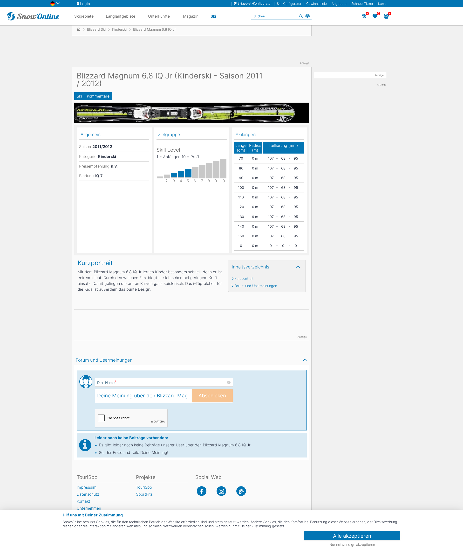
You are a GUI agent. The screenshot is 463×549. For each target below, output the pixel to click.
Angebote (339, 4)
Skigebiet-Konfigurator (255, 3)
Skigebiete (84, 16)
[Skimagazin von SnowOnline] (241, 491)
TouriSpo (144, 487)
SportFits (144, 494)
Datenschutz (88, 494)
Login (85, 3)
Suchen (301, 16)
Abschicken (212, 396)
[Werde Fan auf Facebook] (201, 491)
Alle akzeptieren (352, 536)
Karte (382, 4)
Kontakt (83, 501)
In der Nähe (307, 16)
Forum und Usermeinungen (255, 286)
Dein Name (106, 382)
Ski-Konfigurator (289, 4)
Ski (79, 96)
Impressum (86, 487)
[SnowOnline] (33, 16)
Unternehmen (89, 508)
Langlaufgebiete (120, 16)
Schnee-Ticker (362, 4)
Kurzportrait (243, 278)
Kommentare (98, 96)
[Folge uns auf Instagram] (221, 491)
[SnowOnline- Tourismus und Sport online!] (81, 29)
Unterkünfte (159, 16)
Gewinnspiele (316, 4)
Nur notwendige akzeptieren (352, 544)
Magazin (190, 16)
